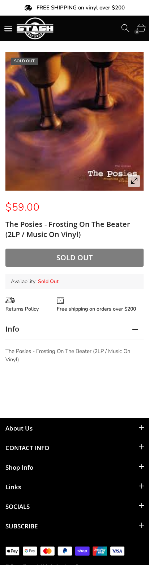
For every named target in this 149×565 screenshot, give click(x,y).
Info (12, 329)
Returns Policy (22, 309)
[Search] (126, 28)
